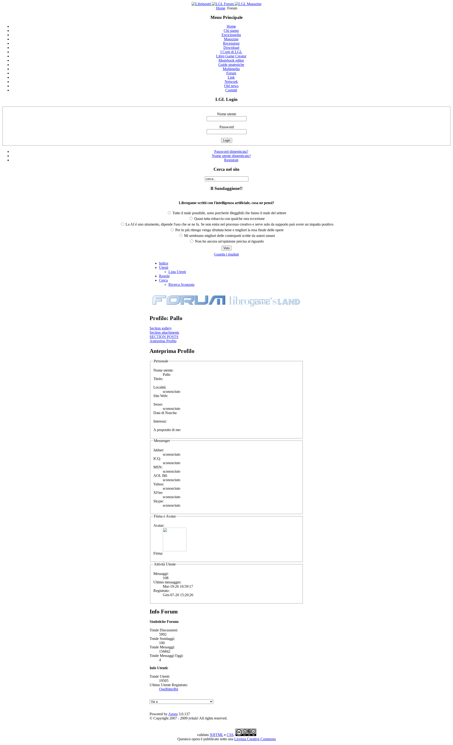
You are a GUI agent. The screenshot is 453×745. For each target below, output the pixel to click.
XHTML (216, 735)
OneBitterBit (168, 689)
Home (220, 8)
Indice (163, 263)
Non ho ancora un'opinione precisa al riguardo (229, 241)
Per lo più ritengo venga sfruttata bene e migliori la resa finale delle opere (229, 230)
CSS (230, 735)
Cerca (163, 280)
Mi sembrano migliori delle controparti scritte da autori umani (229, 236)
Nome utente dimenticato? (231, 156)
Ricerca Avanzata (181, 285)
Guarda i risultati (226, 254)
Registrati (231, 160)
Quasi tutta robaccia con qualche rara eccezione (229, 219)
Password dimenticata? (231, 152)
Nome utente (226, 114)
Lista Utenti (177, 272)
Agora (173, 714)
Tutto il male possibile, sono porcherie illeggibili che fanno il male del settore (229, 213)
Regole (164, 276)
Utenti (163, 267)
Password (226, 127)
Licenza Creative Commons (255, 739)
